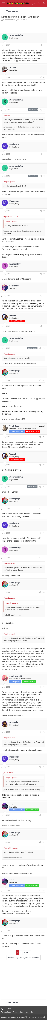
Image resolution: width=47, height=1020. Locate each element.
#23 (44, 842)
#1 (44, 45)
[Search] (44, 3)
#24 (44, 890)
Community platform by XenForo (23, 1017)
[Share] (41, 45)
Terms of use (6, 1012)
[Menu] (3, 3)
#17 (44, 557)
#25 (44, 930)
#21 (44, 767)
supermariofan (9, 19)
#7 (44, 274)
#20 (44, 732)
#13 (44, 465)
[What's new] (39, 3)
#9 (44, 326)
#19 (44, 687)
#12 (44, 437)
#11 (44, 380)
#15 (44, 508)
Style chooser (2, 1008)
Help (26, 1012)
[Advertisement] (23, 26)
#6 (44, 211)
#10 (44, 348)
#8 (44, 295)
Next (26, 953)
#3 (44, 110)
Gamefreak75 (40, 426)
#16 (44, 533)
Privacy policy (18, 1012)
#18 (44, 592)
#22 (44, 815)
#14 (44, 487)
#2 (44, 77)
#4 (44, 154)
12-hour (8, 1009)
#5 (44, 176)
